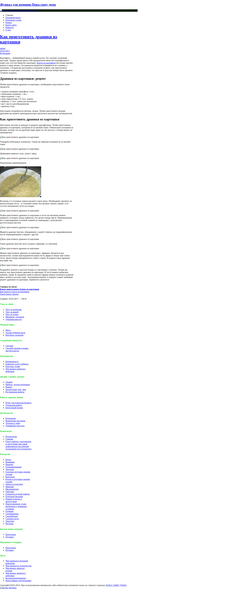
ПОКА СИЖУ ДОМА (116, 585)
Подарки (9, 537)
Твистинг (9, 521)
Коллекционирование (15, 578)
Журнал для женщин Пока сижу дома (28, 4)
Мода (8, 330)
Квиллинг (10, 477)
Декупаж (9, 469)
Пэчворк (9, 511)
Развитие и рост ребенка (16, 364)
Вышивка (10, 462)
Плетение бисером (14, 496)
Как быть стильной (14, 335)
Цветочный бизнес (14, 407)
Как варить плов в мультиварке (14, 292)
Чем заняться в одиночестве (18, 566)
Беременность (12, 361)
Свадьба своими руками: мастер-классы (17, 349)
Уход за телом (11, 314)
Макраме (9, 486)
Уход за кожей (12, 312)
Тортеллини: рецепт (9, 294)
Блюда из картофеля (46, 63)
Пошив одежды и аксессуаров (13, 500)
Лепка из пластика (14, 484)
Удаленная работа (13, 405)
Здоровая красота (13, 319)
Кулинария (5, 53)
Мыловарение (12, 489)
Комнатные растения (15, 421)
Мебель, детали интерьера (17, 384)
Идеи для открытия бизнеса (18, 403)
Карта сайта (11, 25)
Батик (8, 459)
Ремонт (8, 387)
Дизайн (8, 382)
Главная (9, 439)
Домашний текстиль (15, 426)
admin (2, 48)
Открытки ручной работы (17, 494)
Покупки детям (12, 366)
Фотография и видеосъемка (18, 580)
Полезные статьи (13, 20)
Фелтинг (9, 523)
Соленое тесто (12, 519)
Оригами (9, 491)
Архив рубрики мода (15, 332)
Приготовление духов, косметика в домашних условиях (16, 506)
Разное (8, 22)
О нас (8, 30)
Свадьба (9, 346)
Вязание (9, 464)
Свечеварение (12, 514)
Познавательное (13, 17)
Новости (9, 27)
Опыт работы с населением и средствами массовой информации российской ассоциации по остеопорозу (18, 445)
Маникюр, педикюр (14, 317)
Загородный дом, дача (15, 389)
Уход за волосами (13, 309)
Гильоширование (13, 467)
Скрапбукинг (11, 516)
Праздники (10, 534)
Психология (11, 436)
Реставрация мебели (14, 392)
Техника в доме (12, 423)
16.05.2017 (5, 51)
